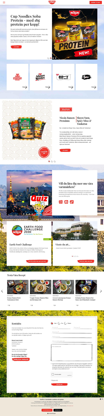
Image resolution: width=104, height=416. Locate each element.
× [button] (102, 399)
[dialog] (52, 406)
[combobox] (100, 399)
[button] (48, 58)
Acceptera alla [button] (47, 410)
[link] (52, 2)
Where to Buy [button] (95, 2)
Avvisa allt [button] (58, 410)
